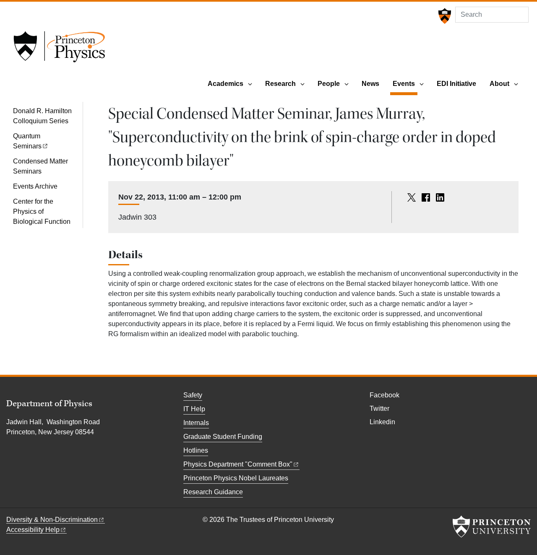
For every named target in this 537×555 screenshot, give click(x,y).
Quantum (27, 141)
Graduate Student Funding (222, 436)
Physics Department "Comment (237, 464)
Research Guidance (213, 491)
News (370, 83)
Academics (225, 83)
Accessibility (33, 529)
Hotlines (195, 450)
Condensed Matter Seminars (40, 166)
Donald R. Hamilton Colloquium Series (42, 115)
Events (405, 83)
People (329, 83)
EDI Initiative (456, 83)
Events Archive (35, 186)
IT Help (194, 408)
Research (280, 83)
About (499, 83)
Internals (196, 422)
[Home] (59, 49)
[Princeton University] (443, 16)
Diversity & (52, 519)
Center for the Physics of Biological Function (41, 211)
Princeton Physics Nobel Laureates (235, 478)
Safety (192, 395)
